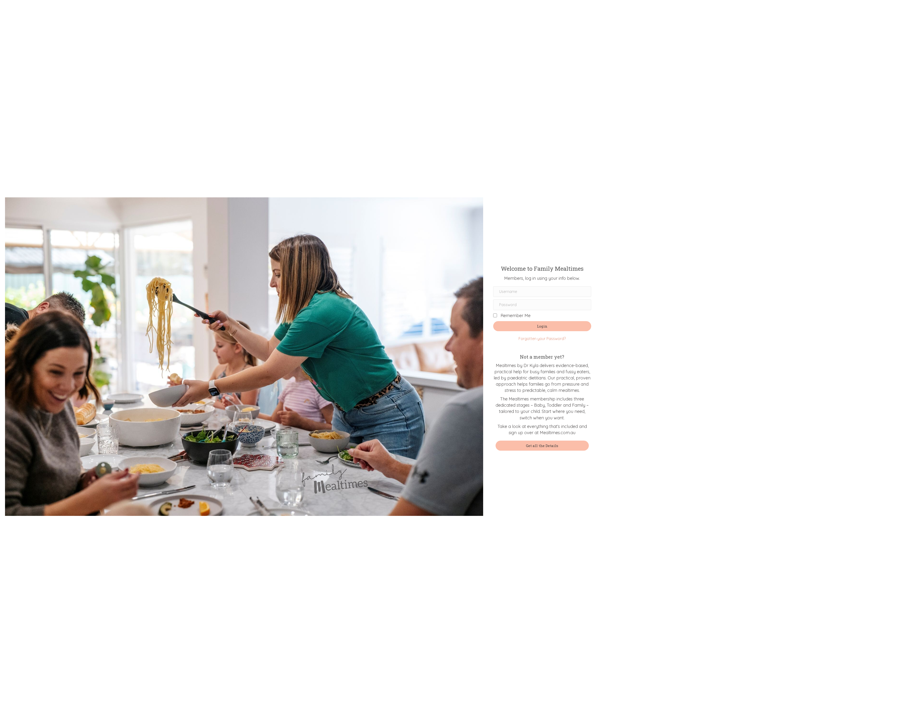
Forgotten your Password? (542, 338)
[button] (542, 326)
